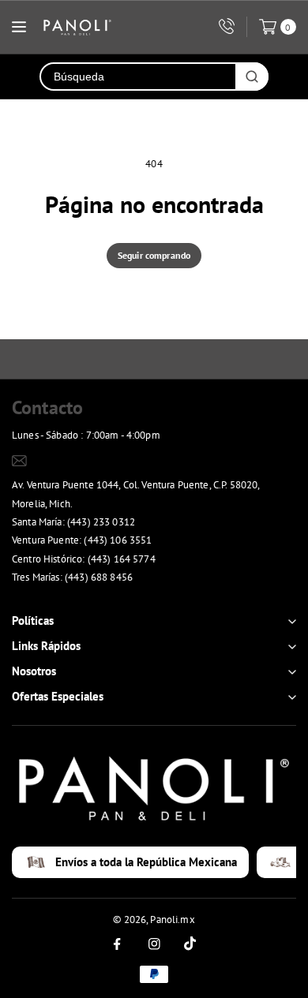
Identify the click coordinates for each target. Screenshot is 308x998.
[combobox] (138, 76)
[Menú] (19, 27)
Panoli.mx (172, 919)
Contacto (47, 407)
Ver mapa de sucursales (71, 597)
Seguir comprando (154, 255)
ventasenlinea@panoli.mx (89, 460)
